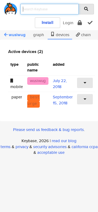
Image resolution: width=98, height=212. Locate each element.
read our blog (64, 141)
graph (38, 35)
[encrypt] (80, 22)
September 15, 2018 (63, 99)
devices (62, 35)
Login (68, 23)
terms (6, 146)
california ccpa (85, 146)
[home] (10, 7)
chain (85, 35)
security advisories (50, 146)
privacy (22, 146)
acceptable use (51, 152)
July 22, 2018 (60, 83)
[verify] (90, 22)
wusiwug (17, 35)
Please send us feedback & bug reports (48, 129)
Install (47, 22)
